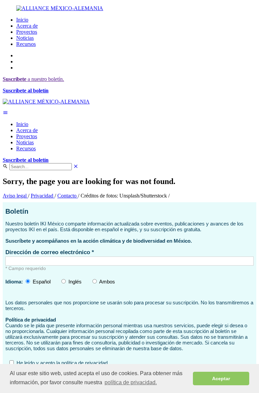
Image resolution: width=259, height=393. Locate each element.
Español (42, 281)
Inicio (22, 20)
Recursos (26, 44)
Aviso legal (15, 196)
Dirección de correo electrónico (48, 252)
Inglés (75, 281)
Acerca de (27, 26)
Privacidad (43, 196)
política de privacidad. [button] (131, 382)
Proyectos (26, 32)
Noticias (25, 38)
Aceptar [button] (221, 378)
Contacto (67, 196)
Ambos (107, 281)
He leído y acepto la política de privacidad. (63, 363)
